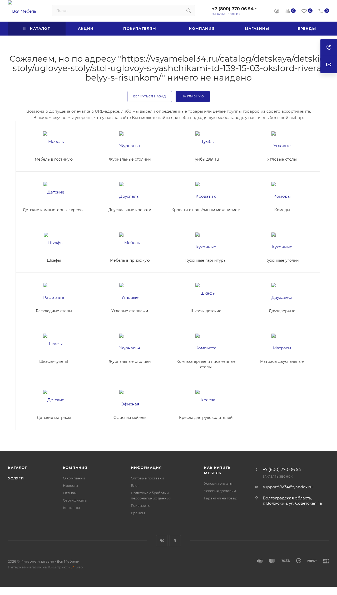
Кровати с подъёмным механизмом (205, 209)
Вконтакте (161, 540)
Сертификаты (75, 500)
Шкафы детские (206, 311)
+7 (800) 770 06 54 (233, 8)
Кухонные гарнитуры (205, 260)
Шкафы (54, 260)
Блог (135, 485)
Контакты (71, 507)
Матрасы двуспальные (282, 361)
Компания (75, 467)
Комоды (282, 209)
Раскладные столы (54, 311)
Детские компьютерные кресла (54, 209)
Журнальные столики (130, 159)
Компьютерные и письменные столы (206, 364)
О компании (74, 478)
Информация (146, 467)
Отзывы (70, 493)
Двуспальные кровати (129, 209)
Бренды (138, 513)
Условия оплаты (218, 483)
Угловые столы (282, 159)
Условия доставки (220, 491)
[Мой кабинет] (276, 11)
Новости (70, 485)
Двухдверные (282, 311)
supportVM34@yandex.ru (288, 486)
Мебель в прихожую (130, 260)
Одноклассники (175, 540)
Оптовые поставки (147, 478)
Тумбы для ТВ (206, 159)
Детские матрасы (54, 417)
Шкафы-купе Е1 (53, 361)
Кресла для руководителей (206, 417)
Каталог (17, 467)
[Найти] (188, 10)
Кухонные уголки (282, 260)
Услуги (16, 478)
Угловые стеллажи (129, 311)
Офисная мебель (129, 417)
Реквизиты (140, 505)
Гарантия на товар (220, 498)
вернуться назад (149, 96)
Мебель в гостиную (54, 159)
